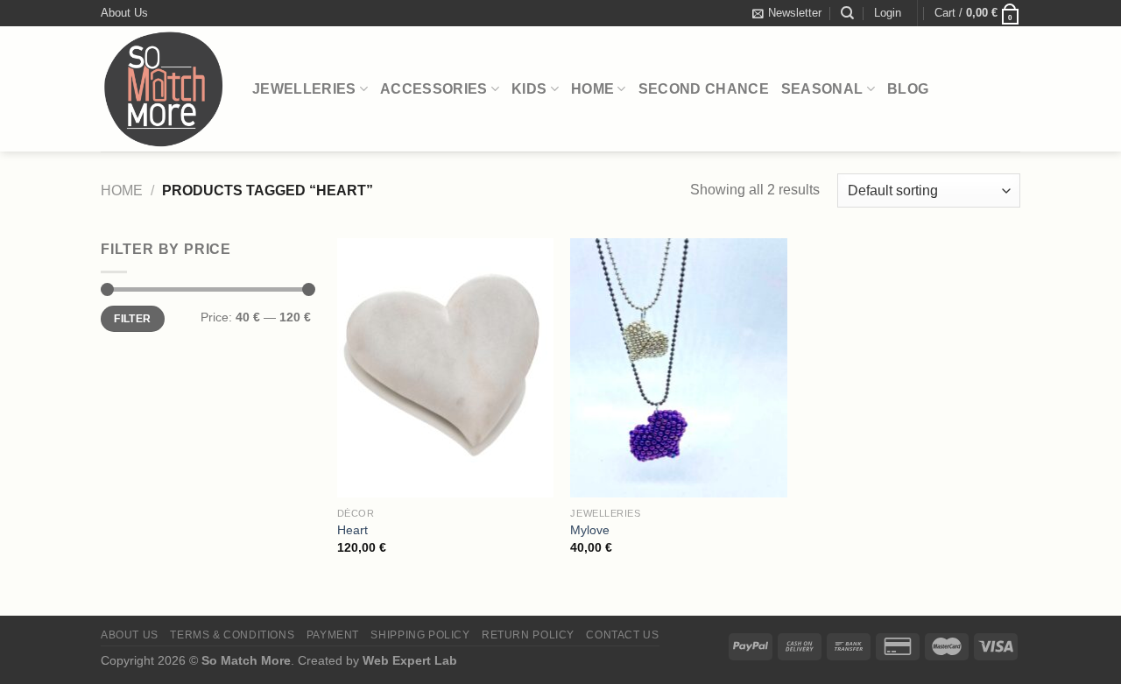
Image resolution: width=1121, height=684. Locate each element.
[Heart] (445, 367)
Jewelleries (304, 88)
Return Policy (528, 635)
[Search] (847, 13)
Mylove (590, 530)
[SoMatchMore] (163, 89)
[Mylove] (678, 367)
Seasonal (822, 88)
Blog (907, 88)
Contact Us (622, 635)
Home (592, 88)
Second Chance (703, 88)
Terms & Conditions (232, 635)
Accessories (434, 88)
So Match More (246, 660)
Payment (333, 635)
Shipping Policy (419, 635)
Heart (352, 530)
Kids (528, 88)
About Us (124, 12)
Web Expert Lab (410, 660)
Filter (132, 319)
